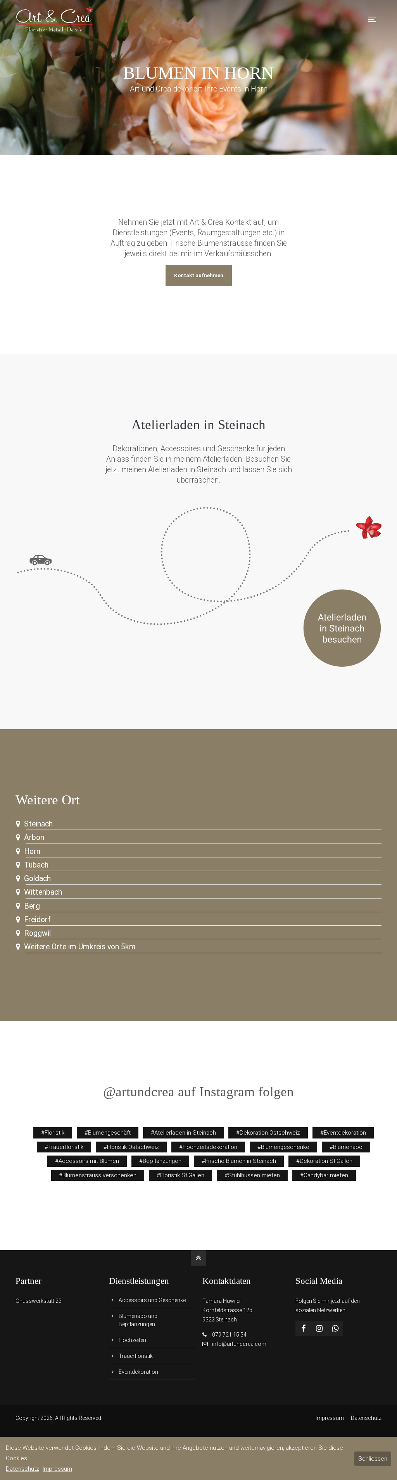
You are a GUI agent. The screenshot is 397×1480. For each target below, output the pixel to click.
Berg (32, 906)
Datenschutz (366, 1418)
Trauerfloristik (136, 1356)
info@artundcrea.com (239, 1344)
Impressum (330, 1418)
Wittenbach (43, 892)
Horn (32, 851)
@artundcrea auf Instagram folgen (198, 1091)
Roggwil (37, 933)
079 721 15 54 (229, 1335)
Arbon (34, 837)
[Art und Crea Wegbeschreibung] (198, 665)
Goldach (37, 878)
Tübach (36, 865)
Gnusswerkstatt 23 (39, 1301)
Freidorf (37, 919)
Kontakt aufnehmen (198, 275)
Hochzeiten (132, 1340)
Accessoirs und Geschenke (152, 1300)
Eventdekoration (138, 1372)
